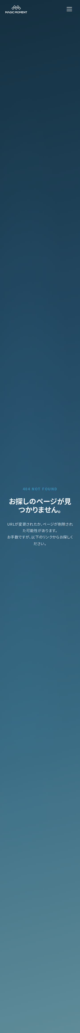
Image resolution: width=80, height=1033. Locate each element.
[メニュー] (69, 9)
